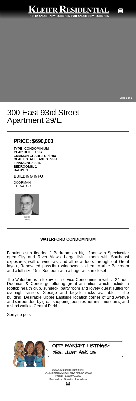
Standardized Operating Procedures (68, 379)
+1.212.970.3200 (72, 376)
